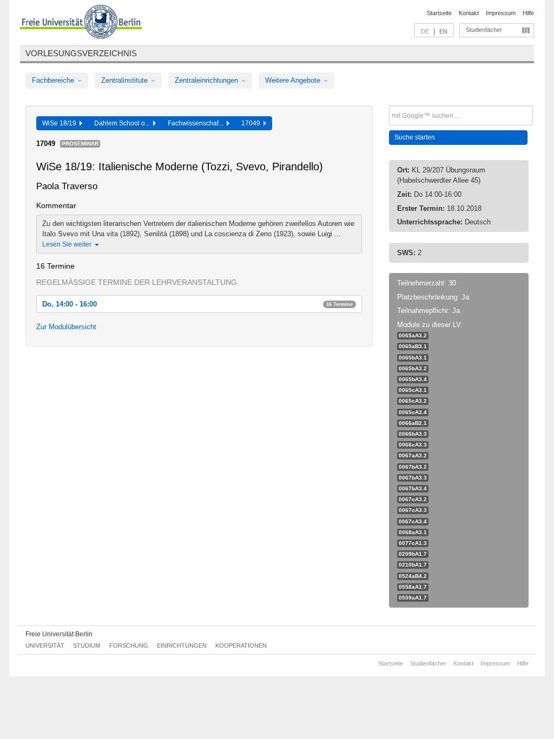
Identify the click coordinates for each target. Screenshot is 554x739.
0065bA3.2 (413, 368)
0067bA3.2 (413, 467)
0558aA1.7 (413, 587)
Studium (86, 645)
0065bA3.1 (413, 358)
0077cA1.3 (413, 543)
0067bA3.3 (413, 478)
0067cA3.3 (413, 510)
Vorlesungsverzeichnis (81, 53)
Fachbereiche (54, 80)
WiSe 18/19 (61, 123)
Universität (44, 645)
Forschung (128, 645)
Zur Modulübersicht (66, 327)
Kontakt (469, 13)
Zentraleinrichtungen (207, 80)
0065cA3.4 (413, 412)
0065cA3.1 (413, 390)
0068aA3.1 (413, 532)
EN (443, 31)
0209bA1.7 (413, 554)
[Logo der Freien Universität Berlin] (81, 23)
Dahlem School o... (123, 123)
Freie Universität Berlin (59, 634)
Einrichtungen (182, 645)
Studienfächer (484, 29)
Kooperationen (241, 645)
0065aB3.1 (413, 346)
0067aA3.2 (413, 455)
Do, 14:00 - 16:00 (197, 304)
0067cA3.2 (413, 499)
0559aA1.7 (413, 598)
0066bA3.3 (413, 434)
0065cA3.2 (413, 401)
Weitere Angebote (293, 80)
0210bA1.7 (413, 565)
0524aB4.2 (413, 576)
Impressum (501, 13)
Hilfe (528, 13)
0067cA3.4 (413, 521)
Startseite (439, 13)
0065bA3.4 (413, 379)
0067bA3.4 (413, 488)
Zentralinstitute (125, 80)
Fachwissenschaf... (197, 123)
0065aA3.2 (413, 335)
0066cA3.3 (413, 445)
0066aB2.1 (413, 423)
